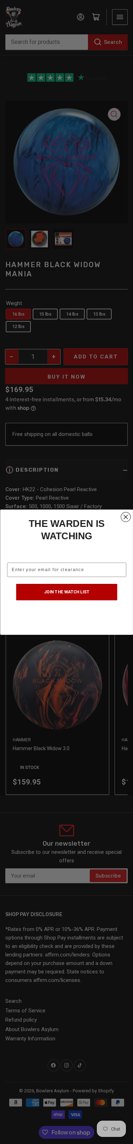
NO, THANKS (67, 617)
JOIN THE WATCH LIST (66, 591)
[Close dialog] (126, 517)
